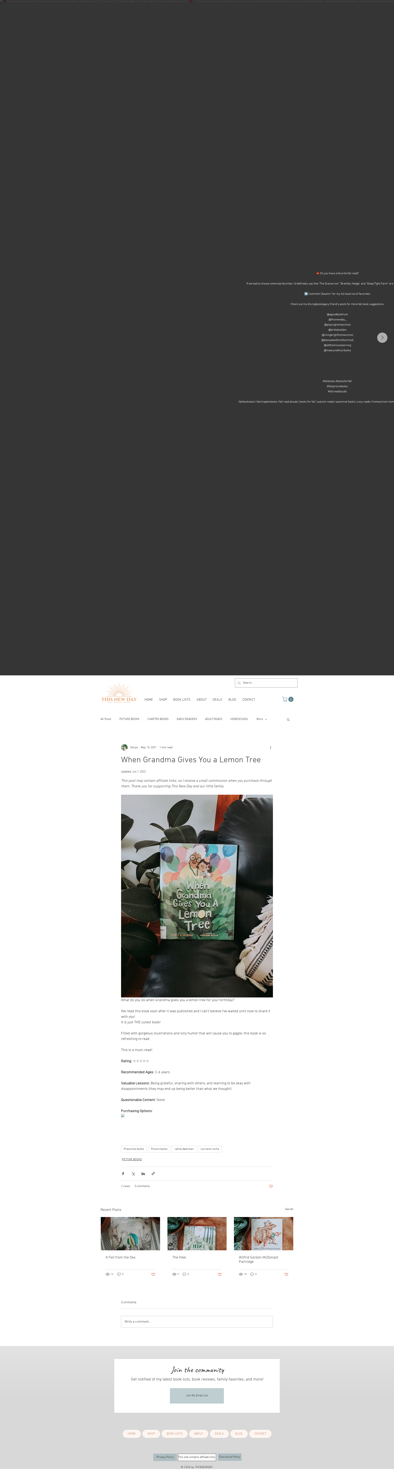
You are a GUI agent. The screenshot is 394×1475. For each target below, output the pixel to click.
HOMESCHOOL (239, 719)
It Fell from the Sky (120, 1257)
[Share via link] (153, 1174)
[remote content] (135, 1116)
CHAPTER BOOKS (158, 719)
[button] (288, 699)
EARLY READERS (187, 719)
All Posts (106, 719)
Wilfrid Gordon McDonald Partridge (258, 1259)
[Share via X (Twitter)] (133, 1174)
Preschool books (134, 1149)
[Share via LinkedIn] (143, 1174)
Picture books (159, 1149)
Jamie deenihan (184, 1149)
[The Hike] (197, 1233)
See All (289, 1209)
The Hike (179, 1257)
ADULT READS (213, 719)
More (260, 719)
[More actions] (270, 747)
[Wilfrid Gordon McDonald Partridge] (263, 1233)
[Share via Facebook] (123, 1174)
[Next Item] (382, 338)
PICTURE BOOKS (129, 719)
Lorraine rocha (210, 1149)
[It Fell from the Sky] (130, 1233)
